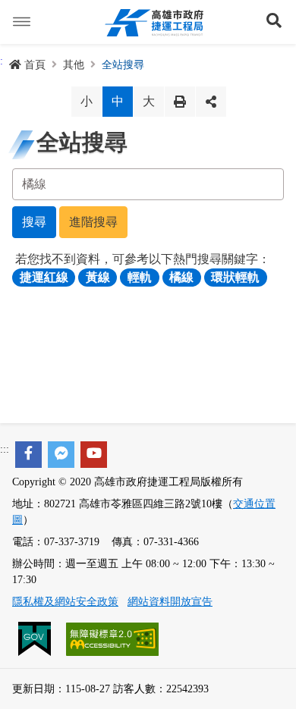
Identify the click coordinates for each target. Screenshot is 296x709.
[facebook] (28, 454)
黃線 (98, 277)
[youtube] (93, 454)
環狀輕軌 (235, 277)
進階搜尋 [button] (93, 221)
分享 (211, 101)
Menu (22, 22)
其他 (73, 65)
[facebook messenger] (61, 454)
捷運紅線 (44, 277)
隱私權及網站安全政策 (65, 601)
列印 (180, 101)
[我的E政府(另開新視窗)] (36, 638)
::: (4, 449)
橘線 (181, 277)
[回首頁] (154, 22)
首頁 (35, 65)
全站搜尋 (123, 65)
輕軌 (140, 277)
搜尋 (34, 221)
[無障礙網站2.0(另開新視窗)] (112, 638)
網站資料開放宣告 (170, 601)
